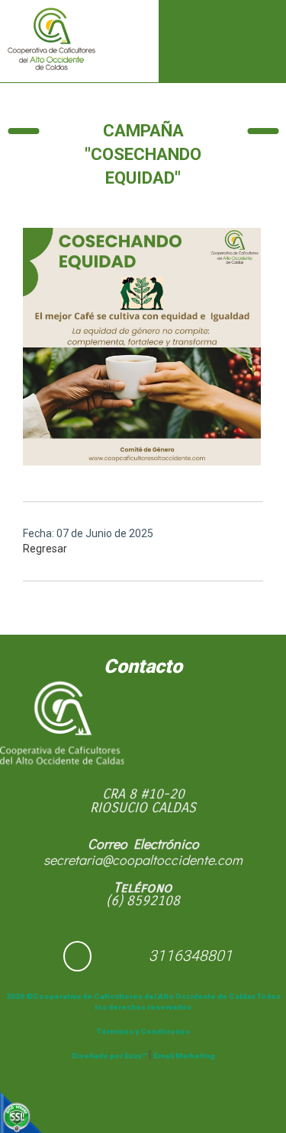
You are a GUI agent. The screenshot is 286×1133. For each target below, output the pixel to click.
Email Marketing (184, 1055)
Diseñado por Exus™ (109, 1055)
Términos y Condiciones (143, 1031)
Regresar (45, 548)
